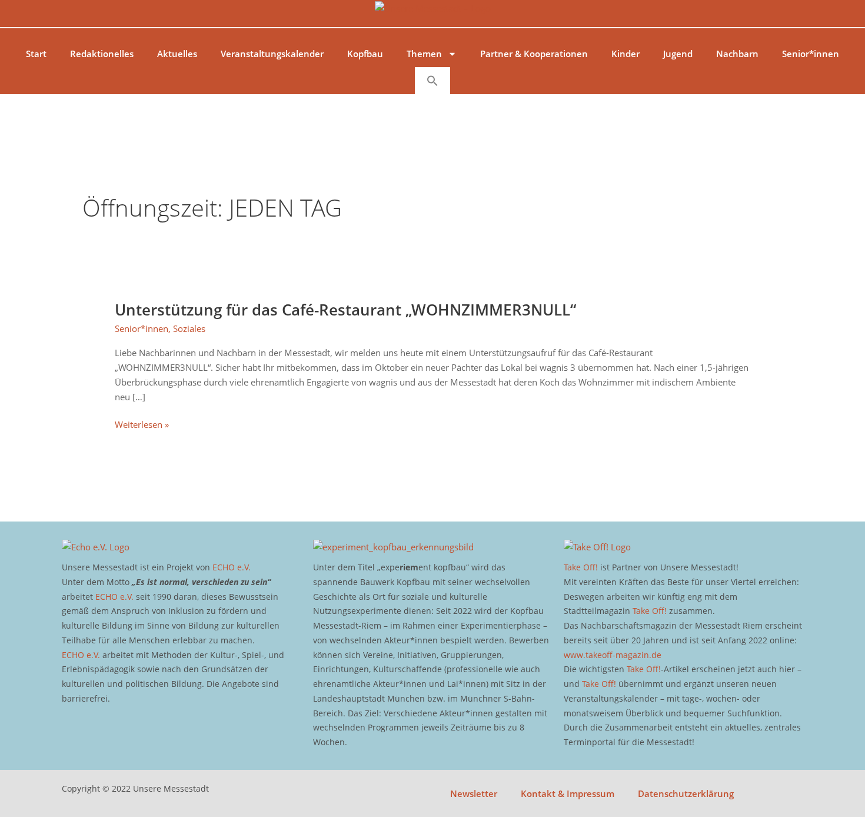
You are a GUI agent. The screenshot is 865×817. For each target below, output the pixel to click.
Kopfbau (365, 53)
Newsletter (473, 793)
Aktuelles (177, 53)
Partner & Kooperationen (534, 53)
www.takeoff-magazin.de (612, 654)
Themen (424, 53)
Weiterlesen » (142, 423)
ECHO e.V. (231, 567)
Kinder (625, 53)
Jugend (678, 53)
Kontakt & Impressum (567, 793)
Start (36, 53)
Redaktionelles (102, 53)
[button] (432, 80)
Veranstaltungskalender (272, 53)
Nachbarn (737, 53)
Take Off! (581, 567)
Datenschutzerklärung (686, 793)
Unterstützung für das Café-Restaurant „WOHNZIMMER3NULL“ (345, 309)
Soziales (189, 328)
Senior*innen (810, 53)
